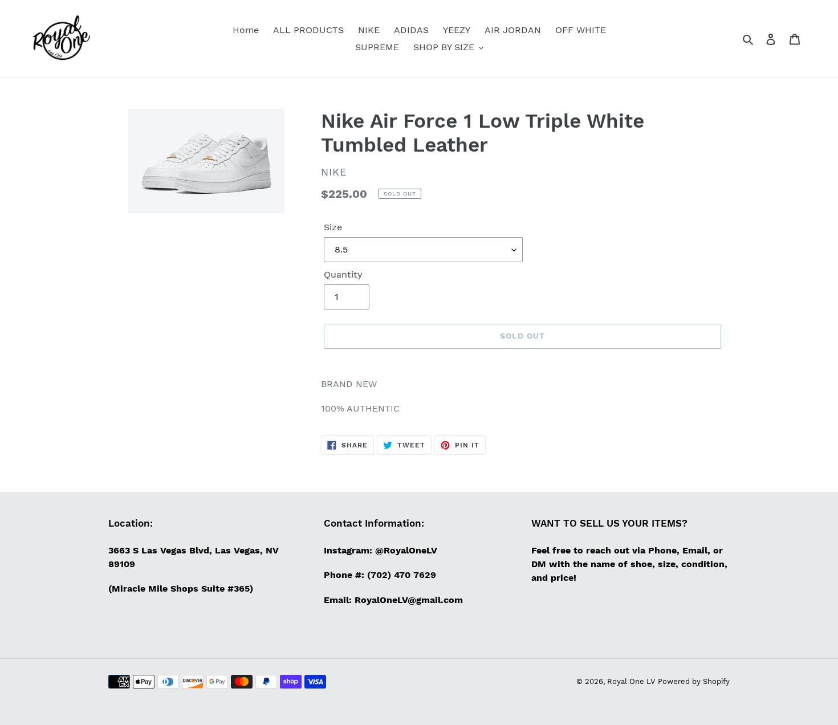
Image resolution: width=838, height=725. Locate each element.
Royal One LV (631, 681)
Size (333, 227)
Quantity (343, 274)
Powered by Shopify (694, 681)
